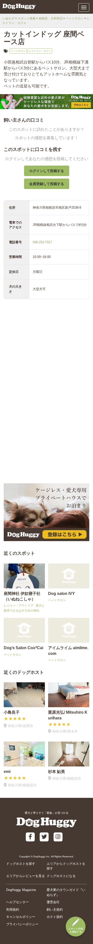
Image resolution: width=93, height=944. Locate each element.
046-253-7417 (42, 242)
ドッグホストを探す (20, 864)
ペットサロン (75, 18)
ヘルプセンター (17, 902)
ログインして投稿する (46, 171)
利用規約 (12, 909)
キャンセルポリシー (20, 917)
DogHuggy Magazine (21, 890)
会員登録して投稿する (46, 184)
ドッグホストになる (61, 876)
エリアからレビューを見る (25, 876)
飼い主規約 (55, 909)
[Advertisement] (46, 431)
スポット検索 (26, 18)
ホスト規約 (55, 917)
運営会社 (53, 902)
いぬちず (8, 18)
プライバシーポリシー (22, 924)
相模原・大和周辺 (50, 18)
